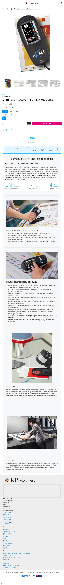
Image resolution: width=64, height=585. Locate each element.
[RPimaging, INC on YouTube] (10, 523)
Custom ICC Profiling (9, 555)
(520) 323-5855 (7, 512)
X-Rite (4, 95)
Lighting (5, 536)
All (9, 9)
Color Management (8, 542)
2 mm (11, 111)
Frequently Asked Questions (11, 565)
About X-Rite (34, 150)
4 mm (16, 111)
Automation (6, 545)
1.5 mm (5, 111)
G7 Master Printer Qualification (12, 557)
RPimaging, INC (12, 572)
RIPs (4, 549)
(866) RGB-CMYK (7, 517)
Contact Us (6, 514)
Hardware (6, 529)
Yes (8, 118)
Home (4, 9)
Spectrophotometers (12, 129)
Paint (4, 538)
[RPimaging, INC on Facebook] (4, 523)
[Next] (42, 75)
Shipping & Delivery (42, 150)
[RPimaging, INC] (32, 3)
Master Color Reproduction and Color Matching (16, 553)
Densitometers (7, 533)
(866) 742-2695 (7, 519)
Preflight (5, 547)
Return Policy (50, 150)
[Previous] (21, 75)
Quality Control (7, 543)
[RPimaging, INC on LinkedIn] (6, 523)
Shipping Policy (47, 572)
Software (5, 540)
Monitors (5, 535)
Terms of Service (30, 572)
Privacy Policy (39, 572)
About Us (5, 562)
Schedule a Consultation (10, 567)
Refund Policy (55, 572)
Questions (58, 150)
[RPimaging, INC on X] (8, 523)
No (4, 118)
